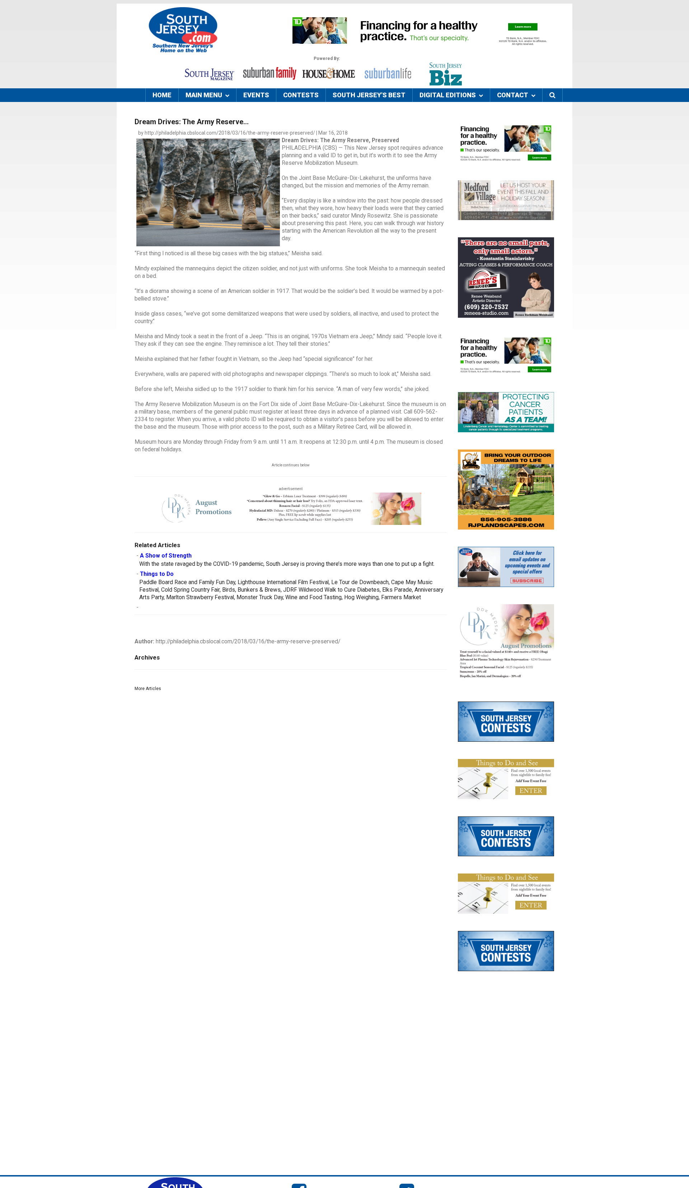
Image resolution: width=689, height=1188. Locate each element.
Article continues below (291, 465)
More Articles (148, 688)
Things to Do (157, 574)
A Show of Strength (166, 556)
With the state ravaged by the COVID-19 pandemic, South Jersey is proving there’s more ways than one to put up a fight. (287, 564)
